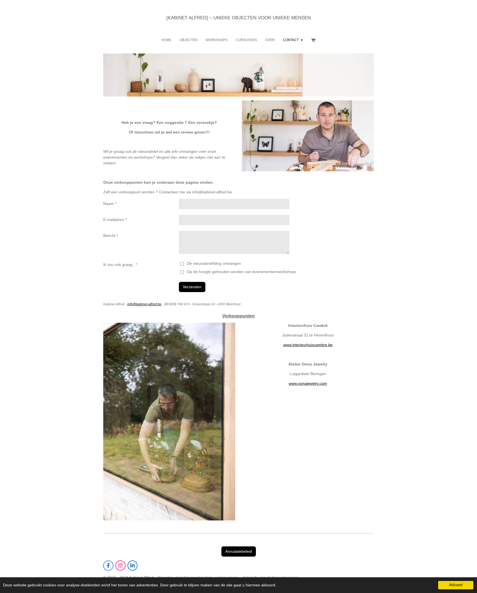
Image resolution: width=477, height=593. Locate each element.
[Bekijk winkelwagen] (313, 40)
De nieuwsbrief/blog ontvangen (214, 263)
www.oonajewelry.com (308, 383)
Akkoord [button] (455, 585)
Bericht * (110, 235)
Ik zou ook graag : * (120, 264)
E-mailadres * (115, 219)
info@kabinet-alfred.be (144, 304)
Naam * (109, 203)
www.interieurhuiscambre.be (308, 345)
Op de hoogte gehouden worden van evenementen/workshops (241, 271)
